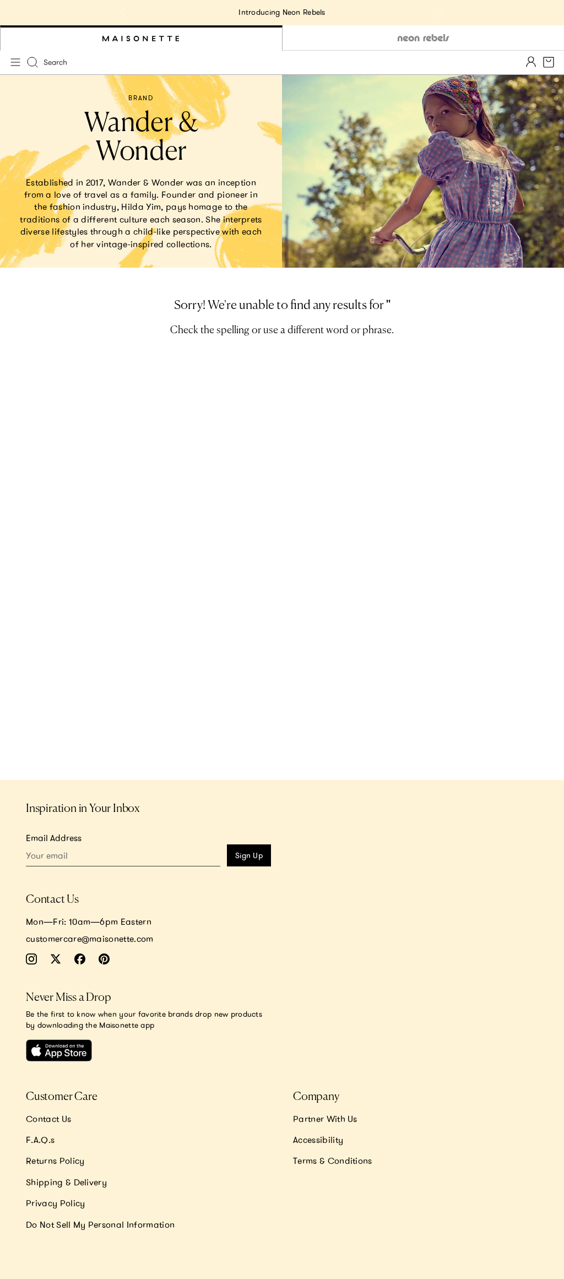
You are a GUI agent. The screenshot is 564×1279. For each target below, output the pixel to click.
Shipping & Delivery (66, 1182)
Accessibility (318, 1139)
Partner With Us (325, 1118)
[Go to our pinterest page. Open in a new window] (104, 958)
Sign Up (249, 855)
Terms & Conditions (332, 1160)
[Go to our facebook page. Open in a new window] (79, 958)
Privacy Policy (55, 1202)
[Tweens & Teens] (423, 38)
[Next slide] (440, 12)
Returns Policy (55, 1160)
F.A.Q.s (40, 1139)
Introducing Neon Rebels (281, 12)
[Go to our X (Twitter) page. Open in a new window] (55, 958)
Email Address (54, 837)
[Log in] (531, 62)
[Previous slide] (123, 12)
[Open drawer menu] (15, 62)
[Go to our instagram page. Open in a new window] (31, 958)
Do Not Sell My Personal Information (100, 1224)
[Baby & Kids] (141, 38)
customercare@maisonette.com (90, 938)
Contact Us (48, 1118)
